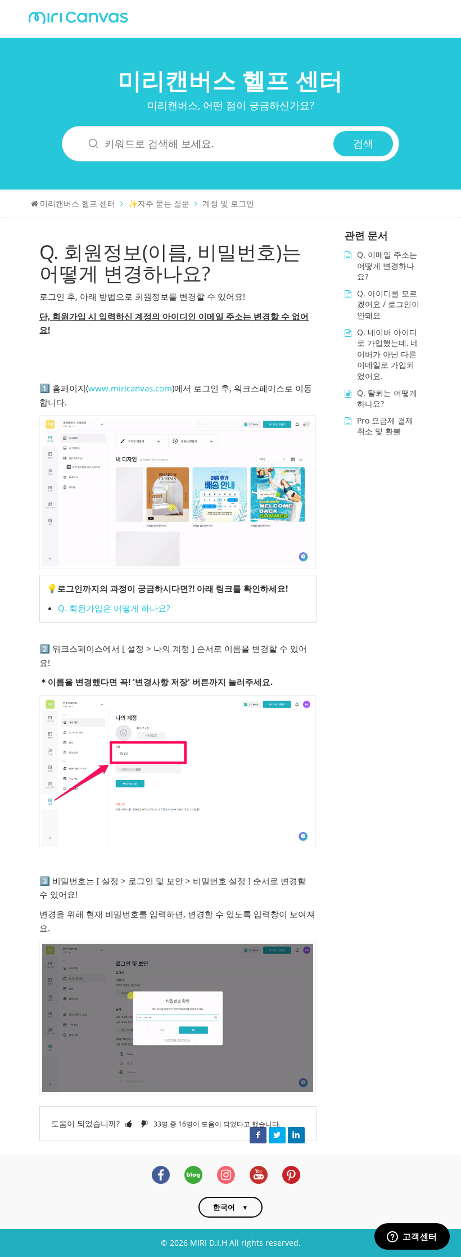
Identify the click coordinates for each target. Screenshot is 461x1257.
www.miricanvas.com (130, 388)
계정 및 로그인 (228, 203)
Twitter (277, 1135)
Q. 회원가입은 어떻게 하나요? (114, 608)
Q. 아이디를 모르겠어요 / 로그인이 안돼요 (388, 304)
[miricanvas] (78, 16)
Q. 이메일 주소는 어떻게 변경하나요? (387, 265)
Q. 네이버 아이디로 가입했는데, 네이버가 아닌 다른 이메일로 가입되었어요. (387, 354)
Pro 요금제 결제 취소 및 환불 (385, 426)
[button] (128, 1123)
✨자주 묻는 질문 (158, 203)
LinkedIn (296, 1135)
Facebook (258, 1135)
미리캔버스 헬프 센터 (230, 80)
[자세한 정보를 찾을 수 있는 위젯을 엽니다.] (412, 1237)
